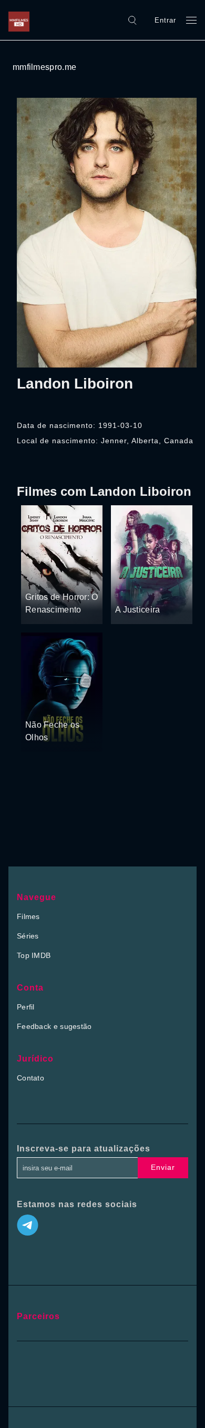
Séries (28, 936)
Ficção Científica (52, 704)
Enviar (163, 1167)
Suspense (159, 590)
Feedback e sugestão (54, 1026)
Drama (127, 590)
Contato (30, 1078)
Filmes (28, 916)
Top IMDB (33, 955)
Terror (36, 577)
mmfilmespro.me (44, 67)
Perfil (26, 1007)
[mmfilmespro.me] (21, 20)
